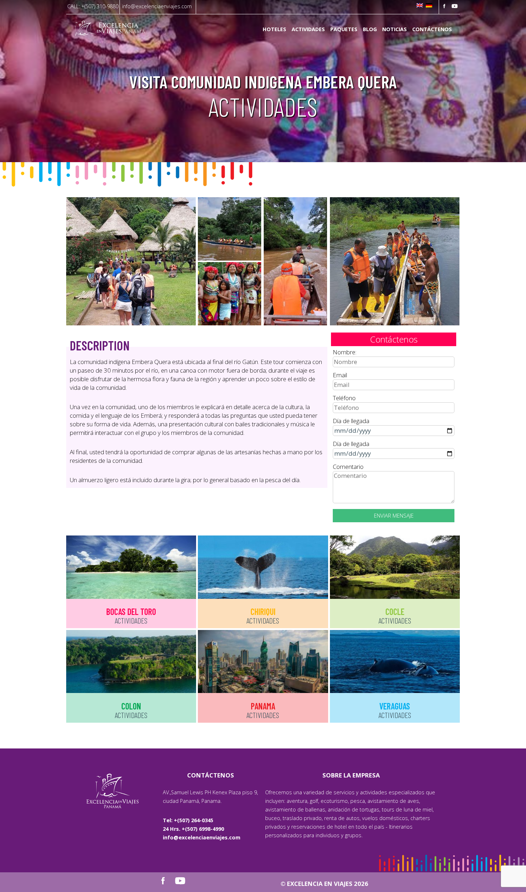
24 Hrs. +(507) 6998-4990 (193, 828)
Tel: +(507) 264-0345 (188, 820)
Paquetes (343, 29)
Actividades (308, 29)
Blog (370, 29)
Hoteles (274, 29)
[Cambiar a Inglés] (420, 6)
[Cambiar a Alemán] (429, 6)
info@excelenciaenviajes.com (157, 6)
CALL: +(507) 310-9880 (92, 6)
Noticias (394, 29)
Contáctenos (432, 29)
